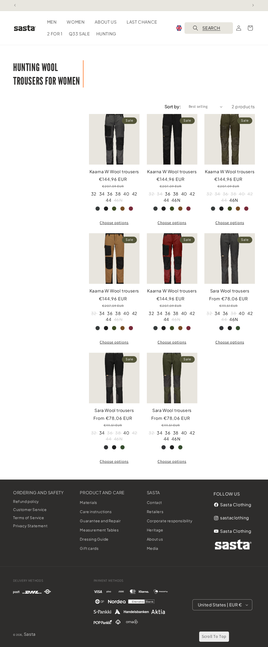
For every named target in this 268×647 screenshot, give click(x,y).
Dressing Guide (94, 539)
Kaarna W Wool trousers (114, 171)
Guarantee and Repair (100, 520)
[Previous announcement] (15, 5)
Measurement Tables (99, 530)
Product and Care (102, 492)
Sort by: (173, 106)
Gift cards (89, 548)
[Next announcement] (253, 5)
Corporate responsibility (169, 520)
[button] (54, 22)
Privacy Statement (30, 525)
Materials (88, 502)
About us (155, 539)
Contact (154, 502)
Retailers (155, 511)
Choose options (114, 222)
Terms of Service (28, 517)
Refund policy (26, 501)
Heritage (155, 530)
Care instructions (95, 511)
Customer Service (30, 509)
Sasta (153, 492)
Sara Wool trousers (229, 290)
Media (152, 548)
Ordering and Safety (38, 492)
